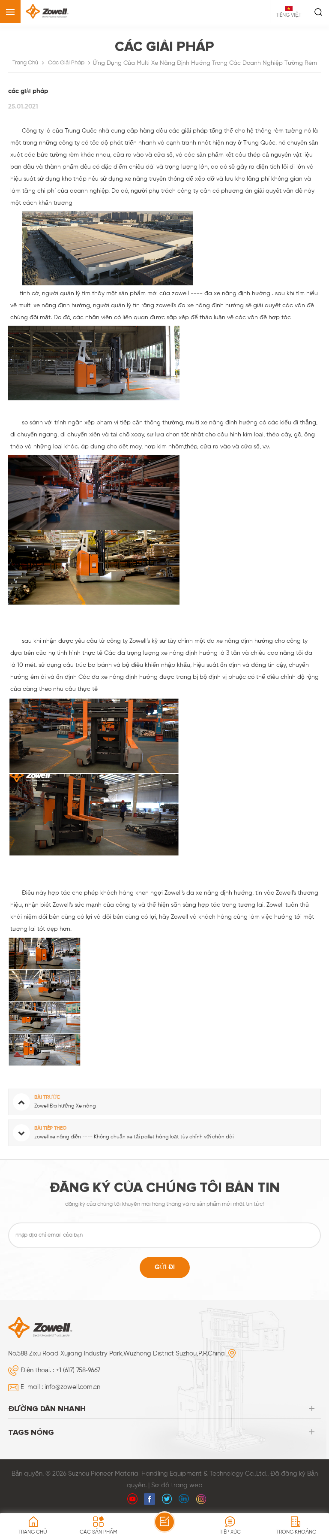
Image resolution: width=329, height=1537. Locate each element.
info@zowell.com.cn (72, 1387)
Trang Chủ (25, 63)
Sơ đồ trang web (177, 1485)
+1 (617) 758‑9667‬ (78, 1370)
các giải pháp (66, 63)
